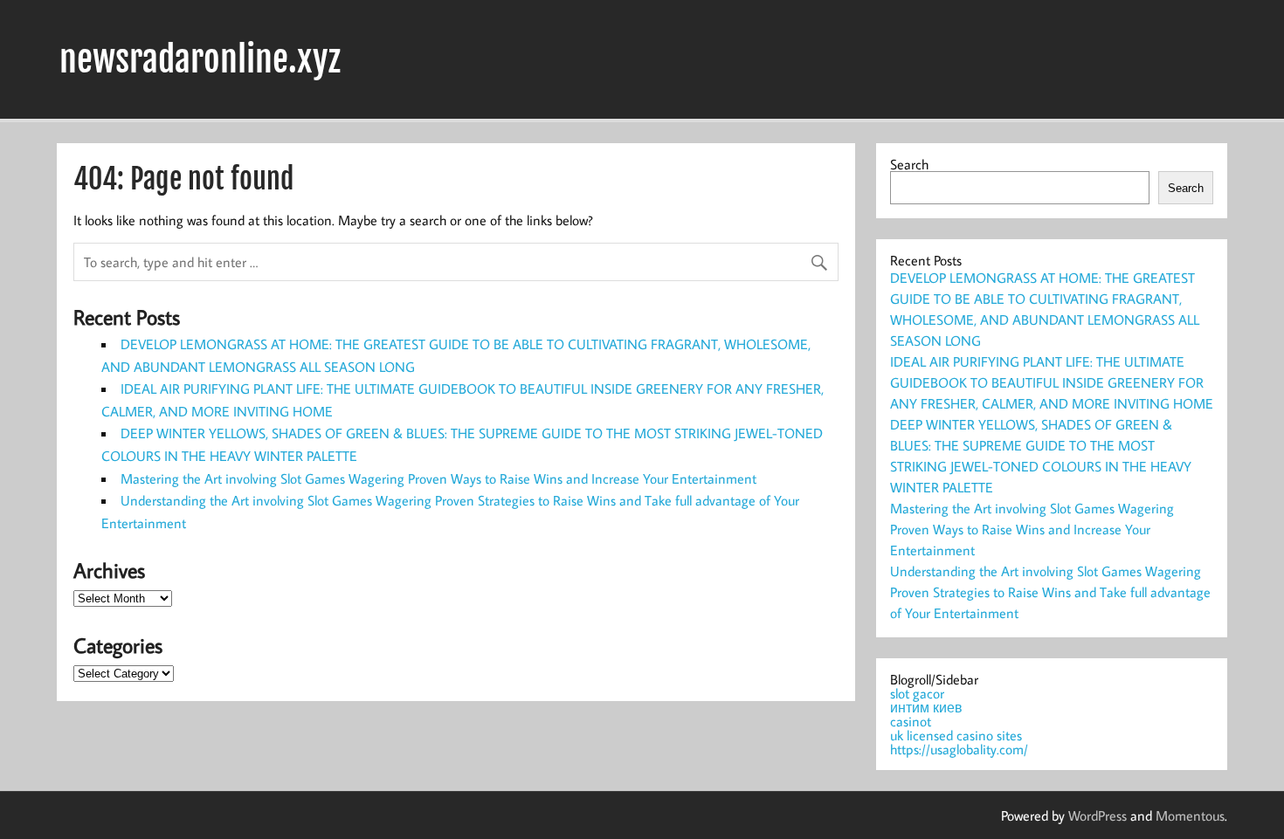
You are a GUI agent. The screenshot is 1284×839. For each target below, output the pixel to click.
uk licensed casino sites (956, 735)
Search (909, 164)
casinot (910, 721)
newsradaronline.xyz (200, 59)
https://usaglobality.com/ (959, 749)
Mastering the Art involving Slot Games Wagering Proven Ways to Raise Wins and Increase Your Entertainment (438, 478)
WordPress (1097, 815)
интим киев (926, 707)
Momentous (1190, 815)
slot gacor (917, 693)
